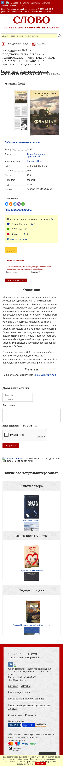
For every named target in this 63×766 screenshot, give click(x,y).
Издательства (31, 64)
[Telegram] (15, 204)
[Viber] (19, 204)
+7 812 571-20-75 (28, 11)
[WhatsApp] (23, 204)
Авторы (8, 64)
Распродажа (12, 57)
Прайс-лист (35, 61)
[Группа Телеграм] (7, 3)
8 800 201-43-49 (46, 9)
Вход (11, 43)
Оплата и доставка (31, 3)
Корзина (41, 43)
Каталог (13, 685)
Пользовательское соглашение (26, 698)
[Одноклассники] (10, 204)
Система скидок (41, 57)
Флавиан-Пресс (35, 161)
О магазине (16, 3)
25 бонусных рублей (45, 375)
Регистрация (22, 43)
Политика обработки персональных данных (29, 706)
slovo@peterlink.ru (17, 679)
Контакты (45, 3)
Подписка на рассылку (21, 54)
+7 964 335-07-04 (43, 11)
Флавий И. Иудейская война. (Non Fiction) (31, 625)
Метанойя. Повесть (31, 520)
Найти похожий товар (16, 280)
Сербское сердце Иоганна (31, 570)
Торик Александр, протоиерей (36, 155)
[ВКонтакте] (6, 204)
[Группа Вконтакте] (2, 3)
